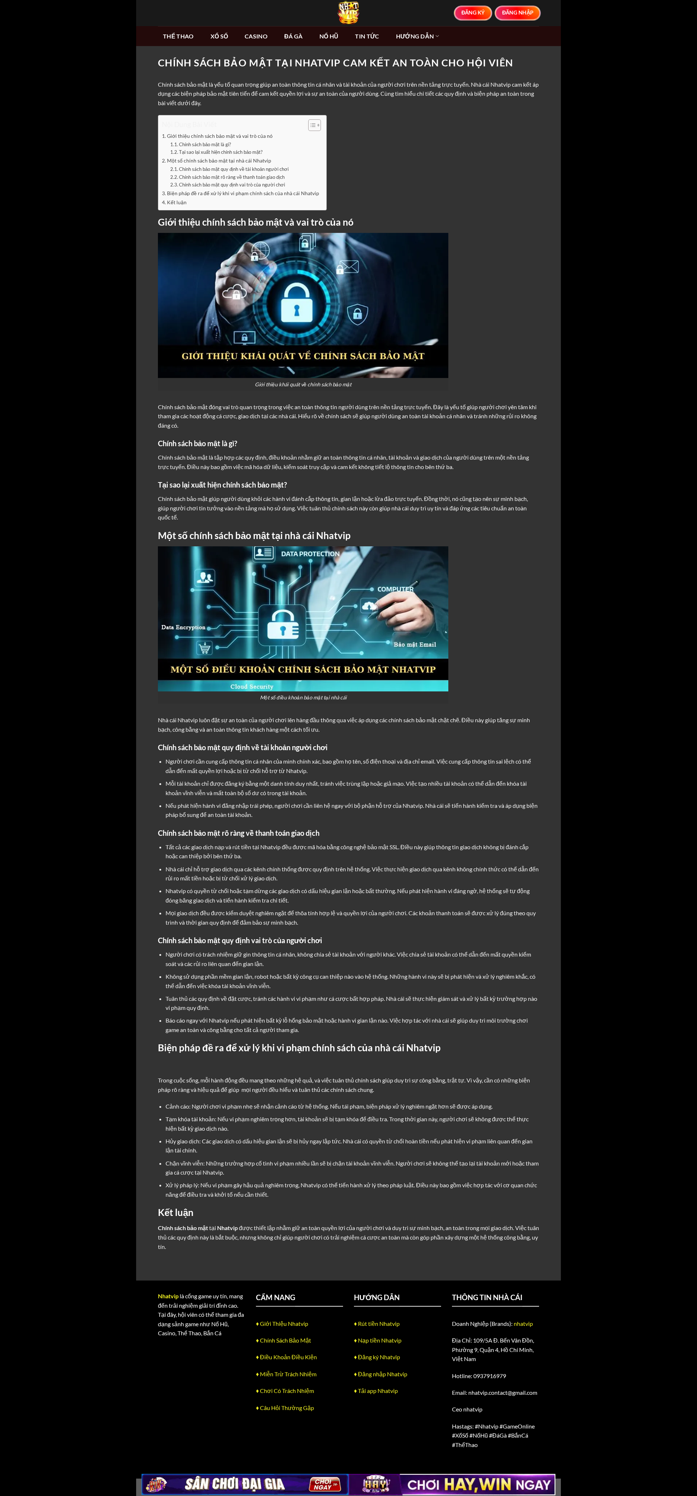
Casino (256, 36)
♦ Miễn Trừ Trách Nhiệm (286, 1373)
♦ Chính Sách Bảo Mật (283, 1340)
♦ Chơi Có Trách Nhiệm (285, 1390)
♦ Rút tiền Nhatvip (377, 1323)
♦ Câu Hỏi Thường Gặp (285, 1407)
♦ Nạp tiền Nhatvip (378, 1340)
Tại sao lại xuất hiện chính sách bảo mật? (220, 152)
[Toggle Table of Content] (311, 125)
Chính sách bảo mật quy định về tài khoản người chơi (234, 169)
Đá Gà (293, 36)
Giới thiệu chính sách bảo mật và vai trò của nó (220, 136)
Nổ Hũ (329, 36)
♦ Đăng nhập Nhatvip (380, 1373)
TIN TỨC (367, 36)
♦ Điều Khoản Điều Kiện (286, 1356)
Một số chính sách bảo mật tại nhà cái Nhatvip (219, 160)
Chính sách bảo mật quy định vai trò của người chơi (232, 185)
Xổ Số (219, 36)
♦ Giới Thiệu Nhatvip (282, 1323)
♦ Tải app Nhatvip (376, 1390)
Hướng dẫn (415, 36)
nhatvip (523, 1323)
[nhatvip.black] (348, 13)
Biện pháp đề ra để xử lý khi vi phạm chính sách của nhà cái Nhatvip (243, 193)
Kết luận (177, 202)
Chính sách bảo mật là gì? (205, 144)
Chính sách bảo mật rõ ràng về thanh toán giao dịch (232, 177)
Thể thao (178, 36)
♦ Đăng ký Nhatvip (377, 1356)
